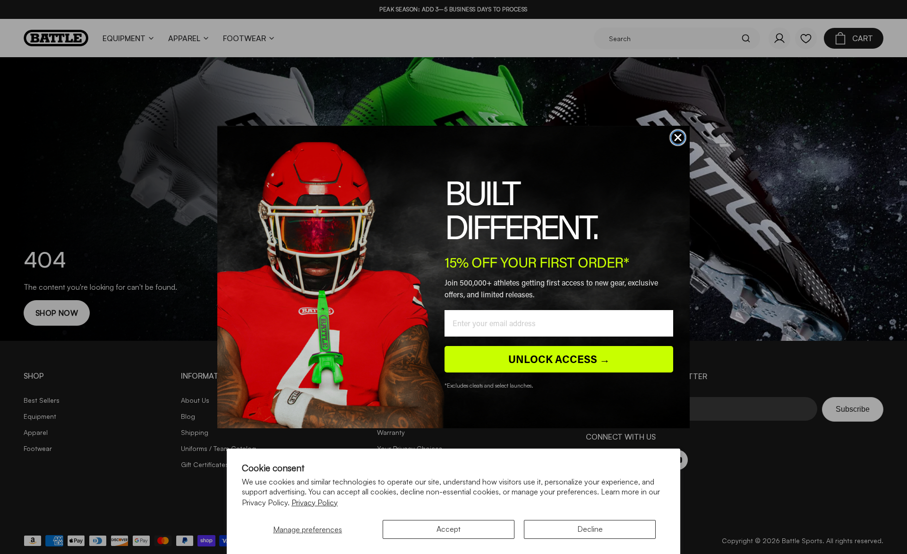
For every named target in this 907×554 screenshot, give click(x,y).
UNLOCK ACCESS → (559, 359)
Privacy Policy (314, 502)
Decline (590, 529)
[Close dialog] (678, 137)
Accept (448, 529)
